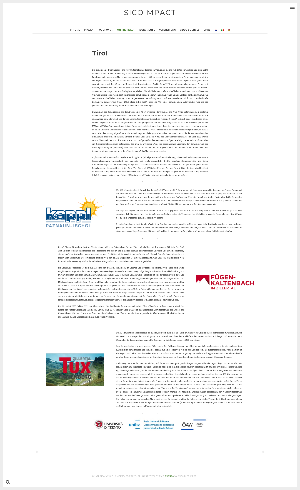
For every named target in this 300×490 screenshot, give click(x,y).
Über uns (105, 29)
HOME (76, 29)
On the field (125, 29)
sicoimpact (150, 12)
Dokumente (147, 29)
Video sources (190, 29)
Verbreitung (167, 29)
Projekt (89, 29)
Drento (169, 476)
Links (207, 29)
